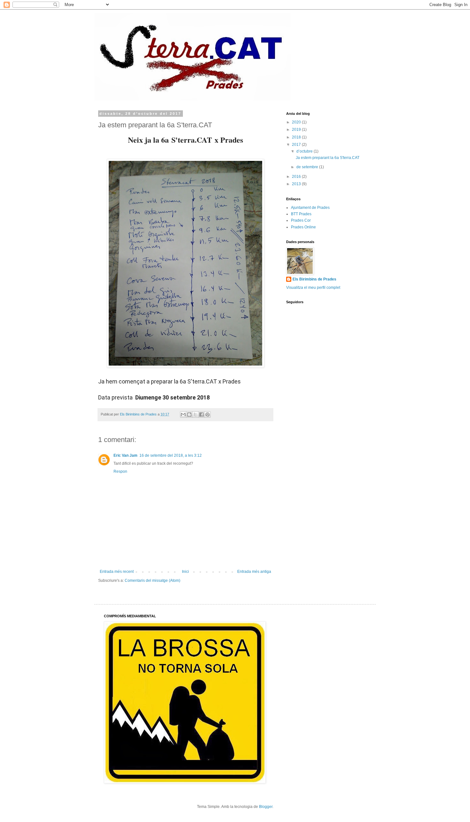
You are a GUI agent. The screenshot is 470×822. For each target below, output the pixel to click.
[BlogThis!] (189, 414)
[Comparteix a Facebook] (201, 414)
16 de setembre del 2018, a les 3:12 (170, 455)
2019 (297, 129)
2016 (297, 176)
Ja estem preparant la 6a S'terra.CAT (327, 157)
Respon (120, 471)
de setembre (307, 167)
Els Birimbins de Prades (314, 279)
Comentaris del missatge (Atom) (152, 580)
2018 (297, 137)
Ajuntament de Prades (310, 207)
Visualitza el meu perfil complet (313, 287)
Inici (185, 571)
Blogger (265, 806)
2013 (297, 184)
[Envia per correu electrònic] (183, 414)
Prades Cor (301, 220)
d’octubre (305, 151)
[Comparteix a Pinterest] (207, 414)
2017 (297, 144)
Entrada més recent (117, 571)
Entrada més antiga (254, 571)
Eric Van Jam (125, 455)
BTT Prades (301, 214)
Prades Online (303, 227)
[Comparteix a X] (195, 414)
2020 (297, 122)
